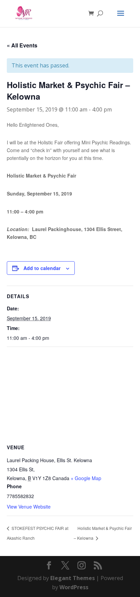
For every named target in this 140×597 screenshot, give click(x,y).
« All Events (22, 45)
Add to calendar (41, 268)
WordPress (73, 587)
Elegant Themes (72, 578)
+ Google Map (86, 478)
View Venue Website (29, 506)
